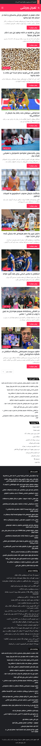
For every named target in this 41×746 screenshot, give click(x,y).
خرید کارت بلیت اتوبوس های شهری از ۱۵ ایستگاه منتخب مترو (21, 628)
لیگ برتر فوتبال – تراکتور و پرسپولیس (27, 597)
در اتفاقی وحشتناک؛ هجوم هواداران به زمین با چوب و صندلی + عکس (21, 312)
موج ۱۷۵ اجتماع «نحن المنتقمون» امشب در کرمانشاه (23, 644)
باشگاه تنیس (36, 436)
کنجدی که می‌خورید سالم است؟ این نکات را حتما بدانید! (21, 2)
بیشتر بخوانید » (33, 27)
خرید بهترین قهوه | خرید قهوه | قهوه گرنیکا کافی (27, 449)
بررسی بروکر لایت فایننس (33, 440)
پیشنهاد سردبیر (33, 570)
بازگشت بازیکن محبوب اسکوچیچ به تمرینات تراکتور (21, 195)
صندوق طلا (37, 459)
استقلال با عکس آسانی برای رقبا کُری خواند (21, 274)
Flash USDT (36, 427)
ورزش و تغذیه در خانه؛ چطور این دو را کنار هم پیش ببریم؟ (22, 34)
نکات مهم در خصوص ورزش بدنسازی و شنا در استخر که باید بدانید (21, 16)
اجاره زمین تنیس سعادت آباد (32, 433)
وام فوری (37, 462)
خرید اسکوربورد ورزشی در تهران (31, 446)
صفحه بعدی (9, 371)
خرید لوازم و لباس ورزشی (33, 452)
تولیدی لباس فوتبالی (34, 443)
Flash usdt (36, 430)
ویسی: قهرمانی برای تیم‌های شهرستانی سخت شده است (22, 578)
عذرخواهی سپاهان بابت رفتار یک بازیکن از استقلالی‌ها (23, 114)
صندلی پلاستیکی (35, 455)
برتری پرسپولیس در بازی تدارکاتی (28, 589)
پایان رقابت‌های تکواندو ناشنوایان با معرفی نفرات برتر (21, 154)
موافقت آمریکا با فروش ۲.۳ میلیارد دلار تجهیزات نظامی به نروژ (20, 631)
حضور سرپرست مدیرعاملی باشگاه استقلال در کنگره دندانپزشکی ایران (21, 353)
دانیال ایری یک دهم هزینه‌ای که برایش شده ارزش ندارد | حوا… (21, 235)
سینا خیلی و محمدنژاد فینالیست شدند (28, 603)
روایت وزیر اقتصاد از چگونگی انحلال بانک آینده (25, 622)
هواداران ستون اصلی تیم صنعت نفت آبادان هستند (24, 600)
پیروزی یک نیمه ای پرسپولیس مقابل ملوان (26, 575)
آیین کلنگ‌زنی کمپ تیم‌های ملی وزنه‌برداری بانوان (24, 586)
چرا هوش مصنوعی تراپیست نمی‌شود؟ (27, 625)
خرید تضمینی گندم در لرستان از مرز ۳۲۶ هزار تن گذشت (22, 619)
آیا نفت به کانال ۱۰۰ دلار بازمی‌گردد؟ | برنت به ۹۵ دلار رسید (21, 611)
